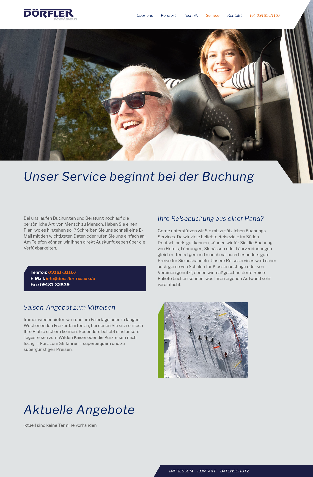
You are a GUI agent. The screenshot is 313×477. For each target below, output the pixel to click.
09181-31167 (62, 272)
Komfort (168, 15)
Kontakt (234, 15)
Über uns (145, 15)
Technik (191, 15)
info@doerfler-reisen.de (70, 278)
